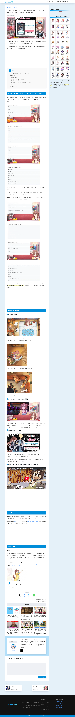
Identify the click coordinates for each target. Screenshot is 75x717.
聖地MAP (64, 1)
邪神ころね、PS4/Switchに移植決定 (17, 79)
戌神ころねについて (14, 86)
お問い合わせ (59, 707)
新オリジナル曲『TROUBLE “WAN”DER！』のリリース (21, 82)
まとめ (11, 84)
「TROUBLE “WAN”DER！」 (33, 521)
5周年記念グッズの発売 (15, 80)
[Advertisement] (26, 58)
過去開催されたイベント (47, 709)
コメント (9, 662)
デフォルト (44, 704)
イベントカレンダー (50, 1)
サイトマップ (59, 705)
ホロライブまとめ (42, 599)
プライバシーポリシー (61, 703)
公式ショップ (16, 521)
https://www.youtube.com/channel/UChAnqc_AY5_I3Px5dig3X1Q (26, 564)
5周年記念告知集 (13, 75)
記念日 (68, 1)
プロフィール (59, 701)
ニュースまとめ (58, 1)
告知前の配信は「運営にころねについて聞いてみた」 (20, 73)
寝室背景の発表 (14, 77)
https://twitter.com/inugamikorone (19, 565)
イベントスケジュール (46, 702)
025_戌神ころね (43, 601)
